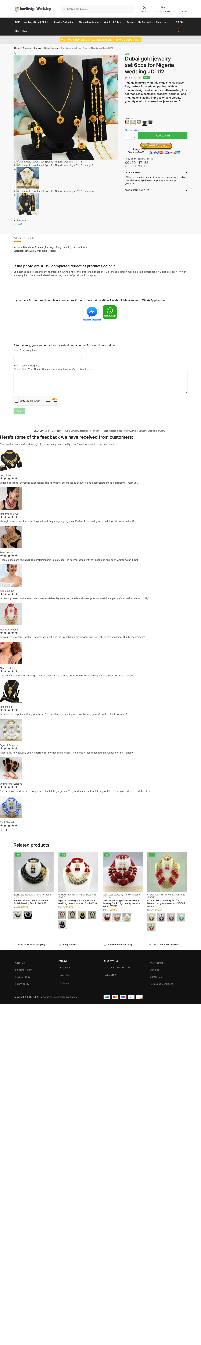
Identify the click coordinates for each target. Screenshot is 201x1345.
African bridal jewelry (120, 430)
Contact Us (156, 976)
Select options (33, 922)
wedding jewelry (156, 430)
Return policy (22, 983)
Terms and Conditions (161, 983)
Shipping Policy (23, 969)
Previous (21, 220)
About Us (20, 962)
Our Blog (154, 969)
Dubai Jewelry (51, 48)
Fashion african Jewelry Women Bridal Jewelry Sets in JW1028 (31, 902)
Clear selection (132, 130)
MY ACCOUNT (163, 11)
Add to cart (163, 135)
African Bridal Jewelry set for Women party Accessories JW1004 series (166, 903)
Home (17, 48)
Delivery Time (132, 172)
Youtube (64, 974)
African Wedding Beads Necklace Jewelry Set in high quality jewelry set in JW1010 (121, 903)
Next (19, 223)
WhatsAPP (110, 974)
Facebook (65, 966)
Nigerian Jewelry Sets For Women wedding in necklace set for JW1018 (77, 902)
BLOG (184, 11)
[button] (181, 27)
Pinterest (65, 982)
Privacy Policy (22, 976)
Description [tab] (30, 238)
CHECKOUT (144, 11)
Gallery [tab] (17, 238)
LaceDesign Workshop (65, 997)
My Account (156, 962)
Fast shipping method (137, 190)
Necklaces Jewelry (32, 48)
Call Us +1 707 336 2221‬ (117, 966)
